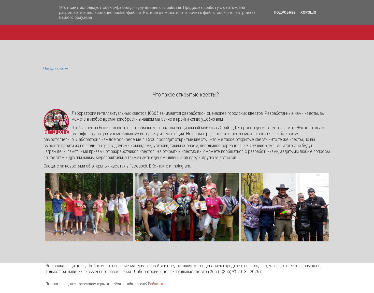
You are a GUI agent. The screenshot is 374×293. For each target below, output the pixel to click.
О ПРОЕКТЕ (335, 26)
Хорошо (308, 12)
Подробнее (284, 12)
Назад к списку (55, 68)
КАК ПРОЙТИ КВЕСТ (104, 26)
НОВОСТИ (210, 26)
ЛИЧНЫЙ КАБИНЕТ (171, 26)
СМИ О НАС (242, 26)
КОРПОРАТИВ (302, 26)
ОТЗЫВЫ (271, 26)
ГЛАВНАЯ (20, 26)
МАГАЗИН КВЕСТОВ (57, 26)
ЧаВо (138, 26)
